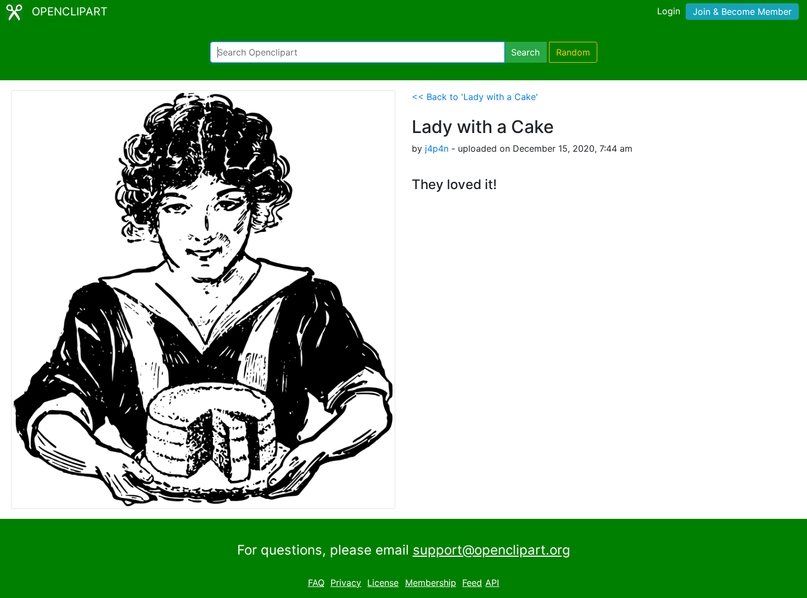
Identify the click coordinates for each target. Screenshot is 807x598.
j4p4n (437, 148)
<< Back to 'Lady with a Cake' (475, 96)
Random (573, 52)
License (383, 582)
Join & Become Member (742, 11)
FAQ (316, 582)
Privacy (345, 582)
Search (525, 52)
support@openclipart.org (491, 550)
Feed (472, 582)
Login (668, 10)
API (492, 582)
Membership (430, 582)
